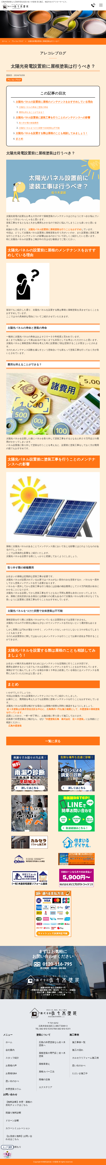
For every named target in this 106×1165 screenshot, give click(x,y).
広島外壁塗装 (14, 725)
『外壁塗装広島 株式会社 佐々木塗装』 (65, 719)
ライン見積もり (13, 1146)
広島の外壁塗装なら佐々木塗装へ (52, 1044)
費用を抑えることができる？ (31, 112)
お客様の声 (11, 1065)
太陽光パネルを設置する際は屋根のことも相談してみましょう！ (52, 133)
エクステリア (45, 1087)
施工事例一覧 (78, 1042)
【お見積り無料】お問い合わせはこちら (19, 1137)
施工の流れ (77, 1049)
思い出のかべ (12, 1081)
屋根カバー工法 (46, 1071)
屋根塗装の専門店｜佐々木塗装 (52, 1054)
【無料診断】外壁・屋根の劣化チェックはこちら (19, 1103)
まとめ (19, 138)
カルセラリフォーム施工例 (85, 1057)
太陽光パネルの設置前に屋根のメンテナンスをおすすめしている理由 (54, 101)
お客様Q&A (11, 1073)
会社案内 (10, 1049)
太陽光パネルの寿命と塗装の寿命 (33, 107)
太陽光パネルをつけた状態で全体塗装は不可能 (39, 128)
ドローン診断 (12, 1120)
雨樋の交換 (44, 1079)
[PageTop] (103, 1156)
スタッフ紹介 (12, 1057)
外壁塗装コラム (13, 1089)
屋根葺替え (44, 1063)
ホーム (9, 1042)
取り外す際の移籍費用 (28, 123)
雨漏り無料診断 (13, 1112)
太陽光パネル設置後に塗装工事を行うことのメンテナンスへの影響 (53, 117)
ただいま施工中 (80, 1073)
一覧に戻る (53, 741)
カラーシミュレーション (18, 1128)
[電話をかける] (93, 5)
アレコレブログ (14, 79)
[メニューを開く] (101, 5)
